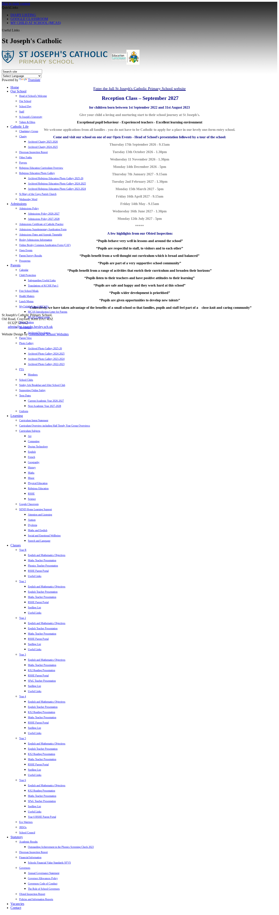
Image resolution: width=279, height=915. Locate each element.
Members (33, 374)
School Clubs (26, 379)
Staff (21, 111)
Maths (31, 472)
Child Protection (27, 275)
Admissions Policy (29, 208)
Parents (15, 265)
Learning (16, 416)
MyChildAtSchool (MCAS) (33, 306)
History (32, 467)
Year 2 (22, 618)
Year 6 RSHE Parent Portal (42, 816)
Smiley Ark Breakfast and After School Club (42, 385)
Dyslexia (32, 525)
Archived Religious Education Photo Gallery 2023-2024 (57, 188)
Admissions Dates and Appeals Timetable (40, 234)
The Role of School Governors (44, 888)
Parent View (25, 338)
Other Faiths (25, 157)
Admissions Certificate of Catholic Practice (41, 224)
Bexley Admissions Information (35, 239)
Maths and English (37, 530)
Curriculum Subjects (29, 430)
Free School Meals (29, 290)
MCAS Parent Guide (39, 317)
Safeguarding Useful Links (42, 280)
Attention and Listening (40, 514)
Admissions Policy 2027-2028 (44, 218)
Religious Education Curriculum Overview (41, 167)
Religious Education (38, 488)
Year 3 (22, 654)
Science (32, 498)
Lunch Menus (26, 301)
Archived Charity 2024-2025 (43, 147)
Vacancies (17, 904)
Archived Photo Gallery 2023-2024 (46, 358)
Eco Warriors (26, 822)
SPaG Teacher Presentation (42, 680)
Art (29, 436)
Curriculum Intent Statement (33, 420)
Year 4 (22, 696)
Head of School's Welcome (33, 95)
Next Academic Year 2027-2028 (44, 406)
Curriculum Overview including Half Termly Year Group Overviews (54, 425)
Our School (18, 91)
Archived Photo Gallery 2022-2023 (46, 364)
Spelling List (34, 607)
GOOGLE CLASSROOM (29, 19)
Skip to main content (16, 3)
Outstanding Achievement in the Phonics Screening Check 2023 (61, 846)
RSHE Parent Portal (38, 570)
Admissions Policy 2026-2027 (44, 213)
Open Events (25, 250)
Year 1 (22, 581)
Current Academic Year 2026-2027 (46, 400)
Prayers (23, 162)
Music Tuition (26, 322)
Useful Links (34, 576)
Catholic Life (19, 126)
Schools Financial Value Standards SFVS (49, 862)
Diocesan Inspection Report (33, 152)
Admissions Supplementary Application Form (42, 229)
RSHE (31, 493)
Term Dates (25, 395)
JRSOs (23, 827)
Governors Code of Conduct (42, 883)
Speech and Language (39, 540)
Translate (34, 80)
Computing (33, 441)
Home (14, 87)
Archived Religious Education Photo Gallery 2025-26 (55, 178)
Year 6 (22, 780)
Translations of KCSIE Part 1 (43, 285)
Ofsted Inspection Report (32, 894)
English (32, 451)
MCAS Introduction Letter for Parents (47, 311)
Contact (15, 908)
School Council (27, 832)
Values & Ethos (27, 122)
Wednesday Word (28, 199)
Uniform (23, 411)
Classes (15, 545)
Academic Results (28, 841)
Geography (33, 462)
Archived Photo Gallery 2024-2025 (46, 353)
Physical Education (38, 483)
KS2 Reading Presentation (41, 670)
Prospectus (25, 260)
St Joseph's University (30, 116)
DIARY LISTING (23, 15)
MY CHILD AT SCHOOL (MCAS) (35, 23)
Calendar (23, 269)
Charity (23, 136)
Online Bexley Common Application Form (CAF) (45, 245)
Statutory (16, 837)
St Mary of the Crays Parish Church (37, 194)
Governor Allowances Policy (43, 878)
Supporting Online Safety (32, 390)
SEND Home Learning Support (35, 509)
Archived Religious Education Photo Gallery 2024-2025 (57, 183)
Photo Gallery (26, 343)
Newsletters (25, 327)
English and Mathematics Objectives (46, 555)
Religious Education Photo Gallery (37, 173)
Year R (22, 549)
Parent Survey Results (30, 255)
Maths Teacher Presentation (42, 560)
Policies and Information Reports (36, 899)
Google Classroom (29, 504)
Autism (32, 519)
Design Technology (38, 446)
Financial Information (30, 857)
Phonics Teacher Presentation (43, 565)
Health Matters (26, 296)
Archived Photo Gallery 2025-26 (45, 348)
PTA (21, 369)
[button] (21, 30)
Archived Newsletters (39, 332)
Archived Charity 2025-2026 (43, 141)
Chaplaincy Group (28, 131)
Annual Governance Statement (43, 873)
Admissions (18, 204)
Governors (24, 867)
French (31, 457)
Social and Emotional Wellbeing (44, 535)
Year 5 (22, 738)
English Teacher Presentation (43, 591)
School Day (25, 106)
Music (31, 478)
